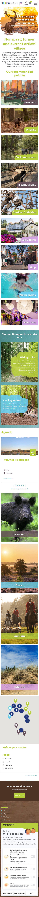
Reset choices (31, 775)
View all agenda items (18, 489)
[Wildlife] (19, 120)
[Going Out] (19, 313)
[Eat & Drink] (19, 230)
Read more (7, 478)
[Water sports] (19, 285)
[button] (13, 485)
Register (18, 795)
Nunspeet (8, 758)
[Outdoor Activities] (19, 203)
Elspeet (7, 762)
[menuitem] (21, 3)
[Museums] (19, 93)
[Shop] (19, 258)
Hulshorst (8, 765)
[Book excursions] (19, 148)
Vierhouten (9, 768)
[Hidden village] (19, 175)
